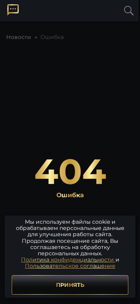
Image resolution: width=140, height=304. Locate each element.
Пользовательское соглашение (70, 265)
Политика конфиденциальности (68, 259)
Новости (18, 37)
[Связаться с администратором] (13, 10)
